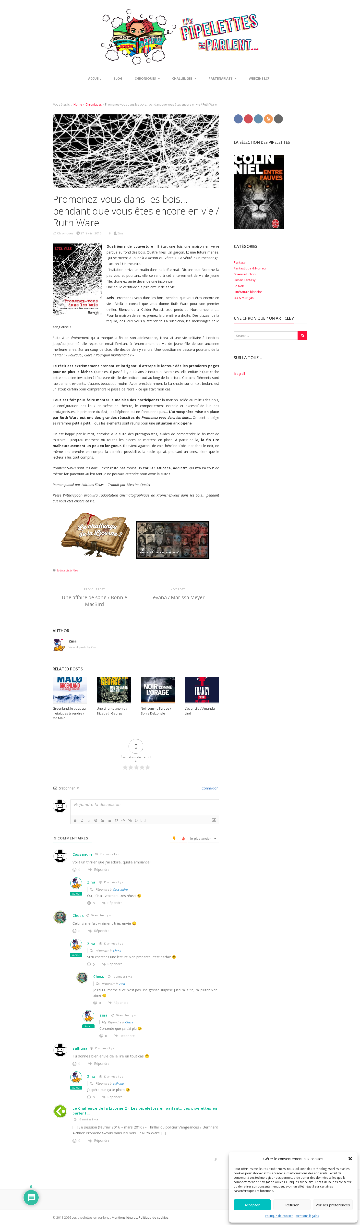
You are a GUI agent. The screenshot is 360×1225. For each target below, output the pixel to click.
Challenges (182, 78)
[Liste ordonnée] (102, 820)
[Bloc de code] (123, 820)
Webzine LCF (259, 78)
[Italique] (82, 820)
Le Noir (61, 570)
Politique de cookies (279, 1216)
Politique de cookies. (153, 1217)
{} (136, 820)
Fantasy (240, 262)
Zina (91, 882)
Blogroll (239, 373)
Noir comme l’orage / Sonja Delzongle (156, 711)
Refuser (292, 1204)
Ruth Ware (72, 570)
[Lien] (130, 820)
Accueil (94, 78)
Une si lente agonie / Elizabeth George (112, 711)
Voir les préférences (333, 1204)
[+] (143, 820)
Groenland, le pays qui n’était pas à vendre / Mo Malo (69, 713)
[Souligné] (88, 820)
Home (77, 104)
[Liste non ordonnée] (109, 820)
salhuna (80, 1048)
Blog (117, 78)
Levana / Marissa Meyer (177, 597)
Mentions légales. (125, 1217)
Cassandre (82, 854)
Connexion (209, 788)
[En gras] (75, 820)
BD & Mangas (244, 297)
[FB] (238, 118)
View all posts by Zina (84, 647)
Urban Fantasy (245, 280)
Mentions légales (307, 1216)
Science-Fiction (245, 274)
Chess (78, 915)
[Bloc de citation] (116, 820)
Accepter (252, 1204)
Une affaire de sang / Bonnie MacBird (94, 600)
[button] (350, 1158)
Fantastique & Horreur (250, 268)
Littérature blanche (248, 292)
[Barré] (95, 820)
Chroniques (93, 104)
